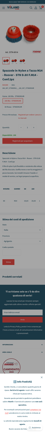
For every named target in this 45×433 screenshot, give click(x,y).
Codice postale (8, 247)
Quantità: (6, 127)
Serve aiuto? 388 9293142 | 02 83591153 (22, 2)
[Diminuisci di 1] (21, 127)
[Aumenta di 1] (33, 127)
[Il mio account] (36, 7)
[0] (40, 7)
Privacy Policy (15, 326)
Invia (22, 319)
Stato (4, 225)
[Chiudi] (42, 377)
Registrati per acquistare (22, 141)
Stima (8, 262)
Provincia (6, 236)
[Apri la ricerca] (31, 7)
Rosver (5, 85)
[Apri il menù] (3, 8)
